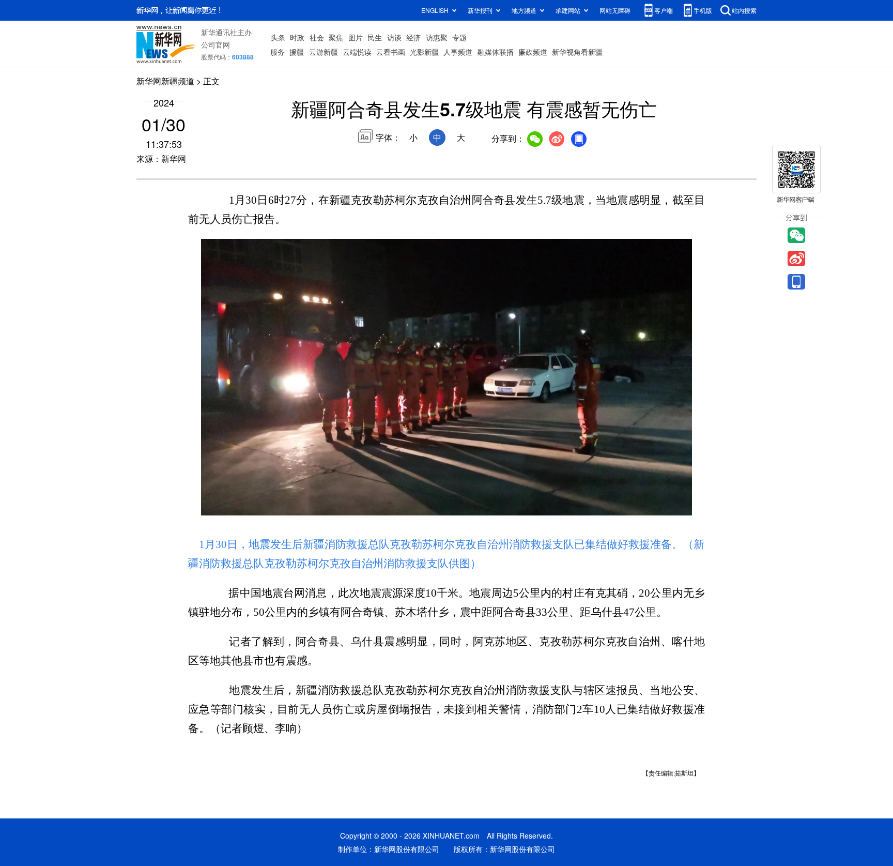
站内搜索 (744, 10)
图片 (355, 37)
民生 (374, 37)
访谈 (394, 37)
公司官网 (215, 44)
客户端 (663, 10)
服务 (277, 52)
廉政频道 (532, 52)
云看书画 (390, 52)
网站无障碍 (614, 10)
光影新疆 (424, 52)
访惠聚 (437, 37)
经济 (413, 37)
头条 (278, 37)
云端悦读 (357, 52)
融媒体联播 (496, 52)
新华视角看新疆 (577, 52)
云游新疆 (323, 52)
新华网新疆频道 (165, 81)
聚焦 (336, 37)
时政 (297, 37)
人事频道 (457, 52)
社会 (317, 37)
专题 (459, 37)
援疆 (296, 52)
